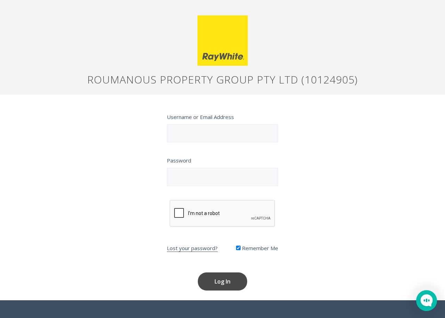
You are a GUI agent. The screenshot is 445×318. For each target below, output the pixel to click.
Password (179, 160)
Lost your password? (192, 248)
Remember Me (259, 248)
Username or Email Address (200, 116)
